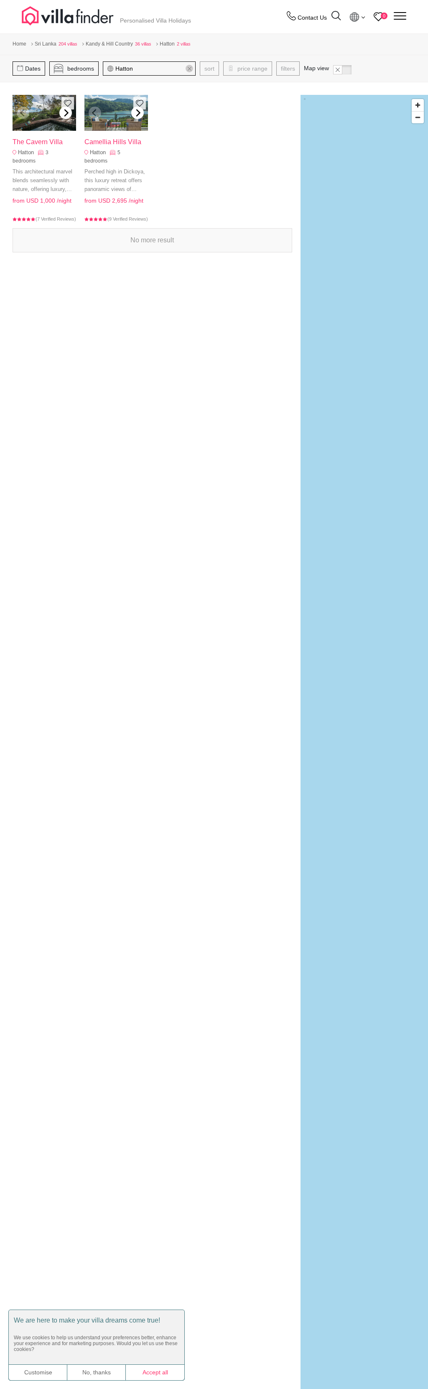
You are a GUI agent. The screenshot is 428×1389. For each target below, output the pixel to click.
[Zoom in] (418, 105)
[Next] (65, 113)
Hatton (26, 152)
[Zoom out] (418, 117)
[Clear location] (189, 68)
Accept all (155, 1372)
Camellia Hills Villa (112, 141)
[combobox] (153, 68)
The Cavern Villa (38, 141)
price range (252, 68)
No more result (152, 240)
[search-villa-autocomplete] (336, 17)
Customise (38, 1372)
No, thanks (96, 1372)
